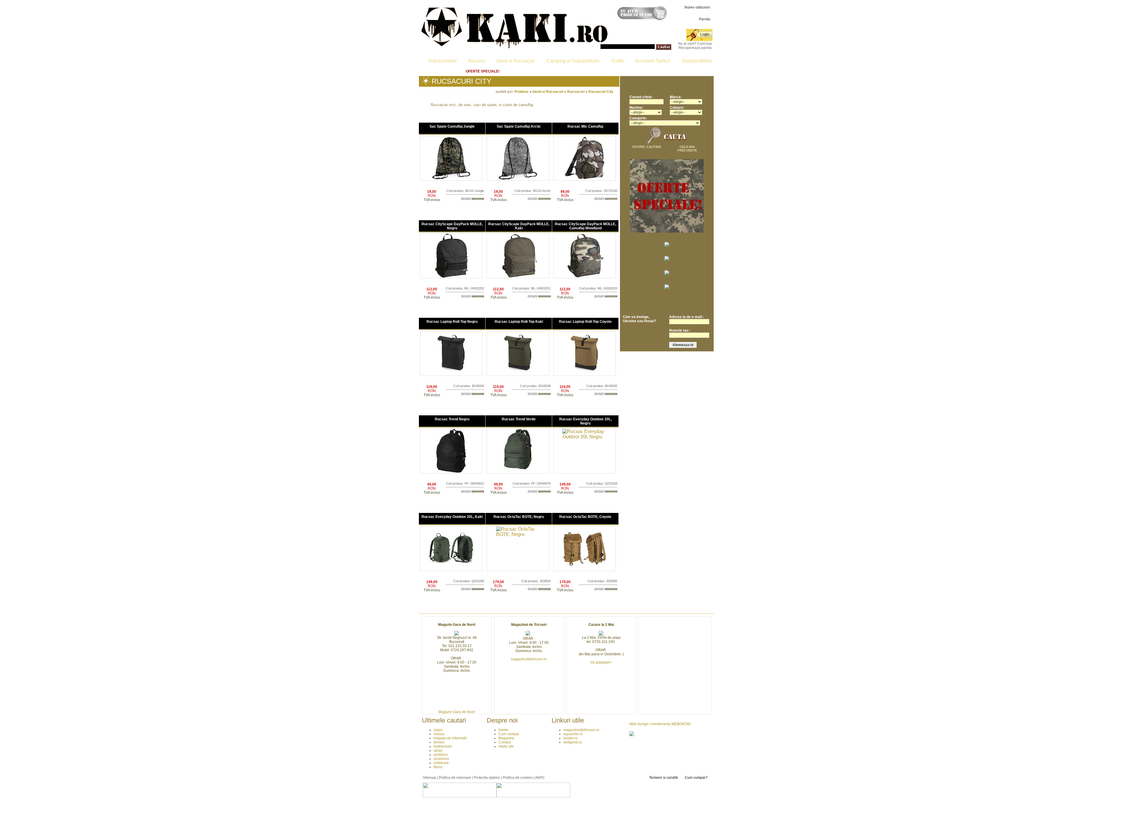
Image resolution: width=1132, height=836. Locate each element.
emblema (441, 763)
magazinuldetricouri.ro (581, 730)
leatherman (443, 746)
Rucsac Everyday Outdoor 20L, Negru (585, 421)
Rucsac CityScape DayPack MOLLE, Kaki (518, 226)
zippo (438, 730)
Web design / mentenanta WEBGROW (659, 724)
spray (438, 750)
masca (439, 734)
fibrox (438, 767)
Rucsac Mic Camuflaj (585, 126)
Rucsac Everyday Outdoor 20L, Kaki (452, 517)
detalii (466, 199)
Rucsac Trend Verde (519, 419)
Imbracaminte (443, 60)
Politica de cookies (518, 778)
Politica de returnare (640, 71)
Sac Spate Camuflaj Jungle (452, 126)
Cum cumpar (524, 71)
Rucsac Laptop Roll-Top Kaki (519, 322)
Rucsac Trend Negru (452, 419)
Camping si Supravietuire (573, 60)
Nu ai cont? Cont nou (695, 44)
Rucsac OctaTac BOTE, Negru (518, 517)
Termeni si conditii (663, 778)
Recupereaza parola (695, 48)
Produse (521, 92)
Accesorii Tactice (652, 60)
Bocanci (477, 60)
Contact (597, 71)
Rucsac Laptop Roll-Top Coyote (585, 322)
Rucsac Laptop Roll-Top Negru (452, 322)
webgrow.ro (572, 742)
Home (446, 71)
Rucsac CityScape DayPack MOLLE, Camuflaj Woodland (585, 226)
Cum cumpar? (696, 778)
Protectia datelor (487, 778)
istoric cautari (646, 147)
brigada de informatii (450, 738)
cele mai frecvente (687, 148)
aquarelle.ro (573, 734)
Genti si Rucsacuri (515, 60)
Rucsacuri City (600, 92)
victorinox (441, 759)
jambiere (441, 755)
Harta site (684, 71)
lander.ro (570, 738)
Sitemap (429, 778)
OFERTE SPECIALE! (483, 71)
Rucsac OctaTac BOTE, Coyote (585, 517)
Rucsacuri (576, 92)
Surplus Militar (697, 60)
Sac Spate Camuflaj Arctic (519, 126)
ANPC (540, 778)
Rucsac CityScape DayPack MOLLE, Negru (452, 226)
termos (439, 742)
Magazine (563, 71)
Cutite (618, 60)
